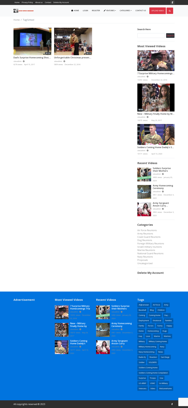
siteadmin (141, 76)
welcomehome (165, 388)
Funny (160, 325)
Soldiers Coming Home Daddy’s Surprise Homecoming (78, 344)
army (166, 305)
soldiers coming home (148, 367)
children (161, 310)
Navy (162, 346)
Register (96, 10)
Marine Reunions (146, 250)
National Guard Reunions (150, 253)
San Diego (165, 357)
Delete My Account (61, 2)
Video (152, 388)
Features (110, 10)
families (168, 320)
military (142, 341)
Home (17, 2)
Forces (150, 325)
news (160, 352)
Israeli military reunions (149, 246)
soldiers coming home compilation (153, 373)
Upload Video (157, 10)
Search (170, 35)
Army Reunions (145, 233)
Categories (125, 10)
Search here (144, 29)
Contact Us (140, 10)
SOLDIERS (153, 362)
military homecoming (147, 346)
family (141, 325)
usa (161, 378)
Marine (157, 336)
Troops (153, 378)
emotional (157, 320)
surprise (142, 378)
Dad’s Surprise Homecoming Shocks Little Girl (37, 57)
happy (169, 325)
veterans (142, 388)
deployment (144, 320)
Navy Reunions (145, 256)
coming (142, 315)
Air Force (156, 305)
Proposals (142, 260)
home (141, 331)
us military (163, 383)
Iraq (140, 336)
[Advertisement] (32, 346)
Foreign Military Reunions (150, 243)
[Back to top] (9, 391)
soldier (142, 362)
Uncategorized (144, 263)
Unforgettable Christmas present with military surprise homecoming (91, 57)
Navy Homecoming (146, 352)
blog (152, 310)
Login (85, 10)
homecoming (153, 331)
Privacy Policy (27, 2)
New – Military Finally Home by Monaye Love (161, 113)
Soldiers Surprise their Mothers (162, 169)
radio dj (142, 357)
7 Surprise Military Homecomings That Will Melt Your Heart (81, 308)
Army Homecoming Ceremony (163, 187)
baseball (142, 310)
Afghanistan (144, 305)
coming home (154, 315)
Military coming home (158, 341)
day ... (166, 315)
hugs (165, 331)
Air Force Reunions (147, 230)
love (148, 336)
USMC (152, 383)
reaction (153, 357)
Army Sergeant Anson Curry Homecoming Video (163, 206)
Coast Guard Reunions (148, 236)
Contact (48, 2)
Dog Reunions (144, 240)
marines (167, 336)
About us (39, 2)
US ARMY (142, 383)
